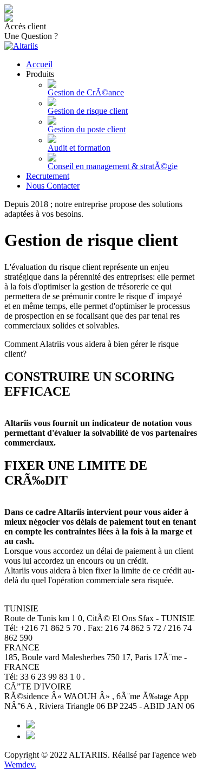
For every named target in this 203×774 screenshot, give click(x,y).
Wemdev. (20, 764)
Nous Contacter (53, 185)
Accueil (39, 64)
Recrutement (47, 175)
